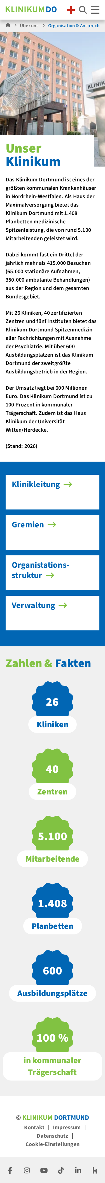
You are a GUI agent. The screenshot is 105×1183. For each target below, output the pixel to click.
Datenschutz (52, 1136)
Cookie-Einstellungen (52, 1144)
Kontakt (34, 1127)
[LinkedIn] (78, 1170)
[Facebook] (10, 1170)
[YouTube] (44, 1170)
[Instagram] (27, 1170)
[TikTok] (61, 1170)
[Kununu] (95, 1170)
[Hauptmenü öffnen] (95, 10)
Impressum (67, 1127)
